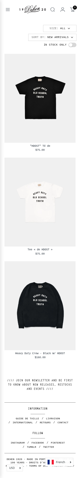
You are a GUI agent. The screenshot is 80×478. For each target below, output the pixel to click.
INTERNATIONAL (23, 422)
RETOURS (45, 422)
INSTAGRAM (18, 443)
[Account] (63, 9)
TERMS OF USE (38, 466)
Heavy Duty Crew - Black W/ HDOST (40, 353)
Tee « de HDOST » (40, 249)
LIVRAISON (53, 418)
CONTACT (63, 422)
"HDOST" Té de (40, 146)
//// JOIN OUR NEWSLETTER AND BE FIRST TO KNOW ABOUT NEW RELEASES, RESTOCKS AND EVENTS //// (40, 384)
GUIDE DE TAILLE (27, 418)
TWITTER (48, 447)
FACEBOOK (38, 443)
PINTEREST (58, 443)
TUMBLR (31, 447)
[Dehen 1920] (32, 9)
